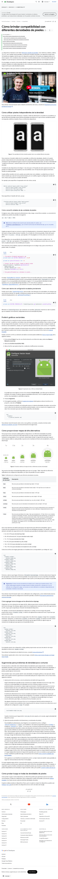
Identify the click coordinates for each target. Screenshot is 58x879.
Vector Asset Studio (47, 334)
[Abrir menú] (2, 1)
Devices (11, 7)
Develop (4, 7)
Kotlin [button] (4, 252)
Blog (3, 823)
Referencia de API (24, 837)
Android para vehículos (44, 818)
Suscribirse (32, 872)
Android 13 (4, 840)
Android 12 (4, 842)
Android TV (41, 821)
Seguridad (4, 816)
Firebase (4, 858)
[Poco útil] (55, 21)
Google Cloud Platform (7, 861)
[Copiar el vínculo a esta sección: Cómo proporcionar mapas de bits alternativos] (41, 431)
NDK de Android (24, 842)
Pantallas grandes (43, 811)
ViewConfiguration (18, 291)
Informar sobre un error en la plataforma (45, 832)
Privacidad (22, 821)
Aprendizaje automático (25, 814)
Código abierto (5, 818)
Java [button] (11, 252)
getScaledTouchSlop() (24, 295)
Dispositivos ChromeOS (44, 816)
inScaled (13, 726)
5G (21, 823)
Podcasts (4, 825)
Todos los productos (7, 863)
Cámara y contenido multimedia (27, 818)
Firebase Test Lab (6, 784)
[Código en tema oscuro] (54, 184)
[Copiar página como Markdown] (50, 30)
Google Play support (43, 838)
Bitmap (51, 724)
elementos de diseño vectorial (9, 424)
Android (3, 811)
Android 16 (4, 833)
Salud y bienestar (24, 816)
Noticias (3, 821)
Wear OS (41, 814)
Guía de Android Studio (25, 833)
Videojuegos (23, 811)
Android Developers (6, 21)
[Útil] (53, 21)
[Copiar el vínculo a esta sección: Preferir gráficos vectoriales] (26, 317)
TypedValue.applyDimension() (13, 224)
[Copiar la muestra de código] (55, 184)
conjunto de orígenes (28, 401)
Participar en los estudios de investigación (45, 841)
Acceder (54, 1)
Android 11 (4, 845)
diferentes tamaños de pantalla (30, 53)
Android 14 (4, 838)
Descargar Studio (24, 839)
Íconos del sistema (37, 652)
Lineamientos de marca (18, 868)
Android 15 (4, 836)
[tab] (5, 252)
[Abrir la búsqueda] (36, 2)
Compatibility (20, 7)
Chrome (3, 856)
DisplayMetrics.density (13, 277)
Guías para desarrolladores (26, 835)
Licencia (10, 868)
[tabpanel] (29, 264)
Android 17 (4, 831)
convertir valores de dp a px (48, 767)
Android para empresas (7, 814)
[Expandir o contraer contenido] (11, 34)
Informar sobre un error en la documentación (45, 835)
